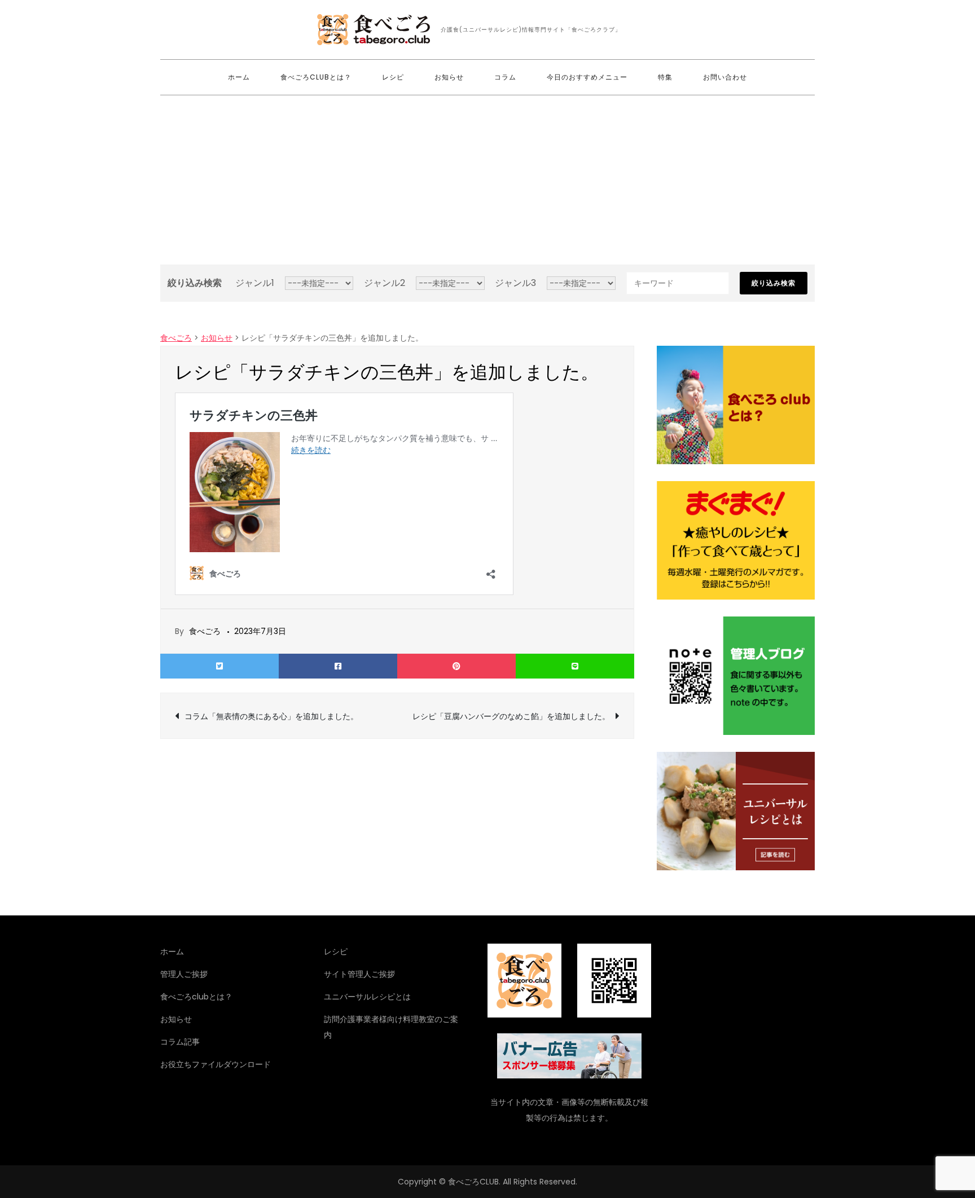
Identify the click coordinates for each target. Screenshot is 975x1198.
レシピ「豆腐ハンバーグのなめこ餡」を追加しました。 (511, 716)
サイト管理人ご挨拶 (359, 974)
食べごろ (205, 631)
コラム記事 (180, 1041)
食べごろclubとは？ (316, 77)
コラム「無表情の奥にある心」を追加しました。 (271, 716)
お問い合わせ (725, 77)
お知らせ (449, 77)
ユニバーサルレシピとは (367, 996)
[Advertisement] (487, 180)
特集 (665, 77)
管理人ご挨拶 (184, 974)
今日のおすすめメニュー (587, 77)
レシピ (393, 77)
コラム (505, 77)
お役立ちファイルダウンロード (215, 1064)
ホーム (239, 77)
